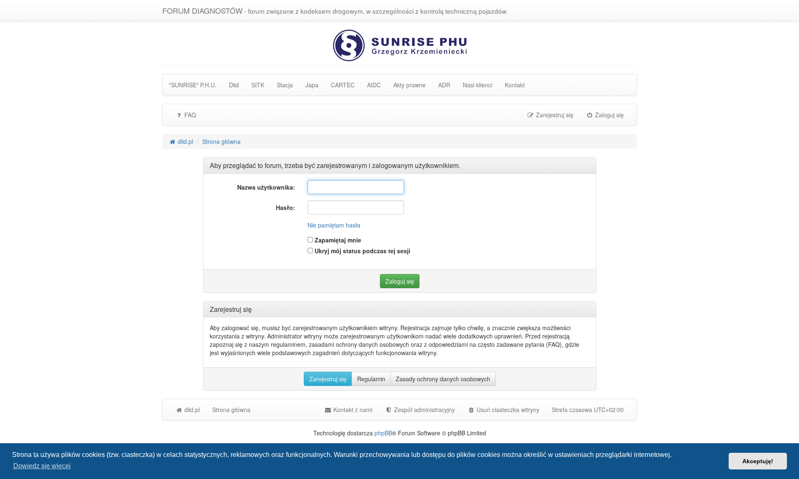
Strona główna (231, 409)
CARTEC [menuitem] (343, 85)
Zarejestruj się (328, 379)
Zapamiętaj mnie (337, 240)
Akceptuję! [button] (757, 461)
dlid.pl (191, 409)
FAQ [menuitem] (189, 115)
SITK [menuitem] (257, 85)
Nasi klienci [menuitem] (477, 85)
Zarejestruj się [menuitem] (553, 115)
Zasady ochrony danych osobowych (443, 379)
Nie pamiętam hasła (334, 225)
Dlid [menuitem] (234, 85)
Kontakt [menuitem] (515, 85)
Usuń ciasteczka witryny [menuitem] (507, 409)
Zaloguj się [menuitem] (608, 115)
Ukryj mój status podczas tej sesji (361, 251)
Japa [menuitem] (311, 85)
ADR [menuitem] (444, 85)
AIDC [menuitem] (374, 85)
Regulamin (371, 379)
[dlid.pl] (400, 44)
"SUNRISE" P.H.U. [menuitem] (192, 85)
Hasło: (285, 207)
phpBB (383, 433)
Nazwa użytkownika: (266, 187)
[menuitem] (420, 409)
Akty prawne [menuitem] (409, 85)
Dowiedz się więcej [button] (42, 465)
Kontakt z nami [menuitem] (352, 409)
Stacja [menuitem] (285, 85)
